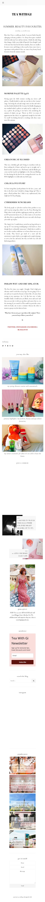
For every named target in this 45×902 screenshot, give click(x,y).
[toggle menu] (3, 2)
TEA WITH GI (20, 897)
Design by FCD (28, 897)
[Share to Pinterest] (7, 346)
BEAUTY (6, 342)
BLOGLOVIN (23, 330)
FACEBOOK (32, 327)
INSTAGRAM (21, 327)
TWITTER (11, 327)
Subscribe (22, 662)
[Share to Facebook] (5, 346)
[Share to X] (3, 346)
